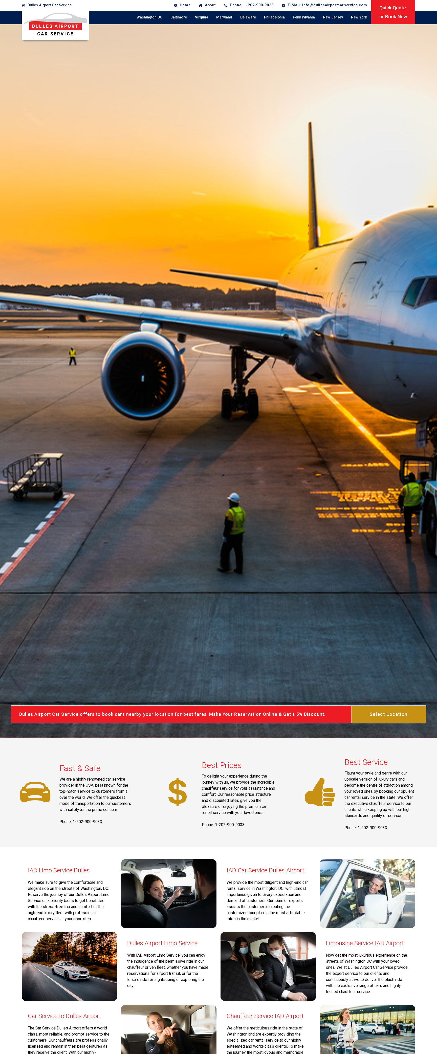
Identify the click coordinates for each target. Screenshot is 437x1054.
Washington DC (149, 17)
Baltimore (178, 17)
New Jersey (333, 17)
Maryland (224, 17)
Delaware (248, 17)
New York (359, 17)
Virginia (201, 17)
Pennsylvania (304, 17)
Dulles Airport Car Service (50, 5)
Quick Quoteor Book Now (393, 12)
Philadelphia (274, 17)
